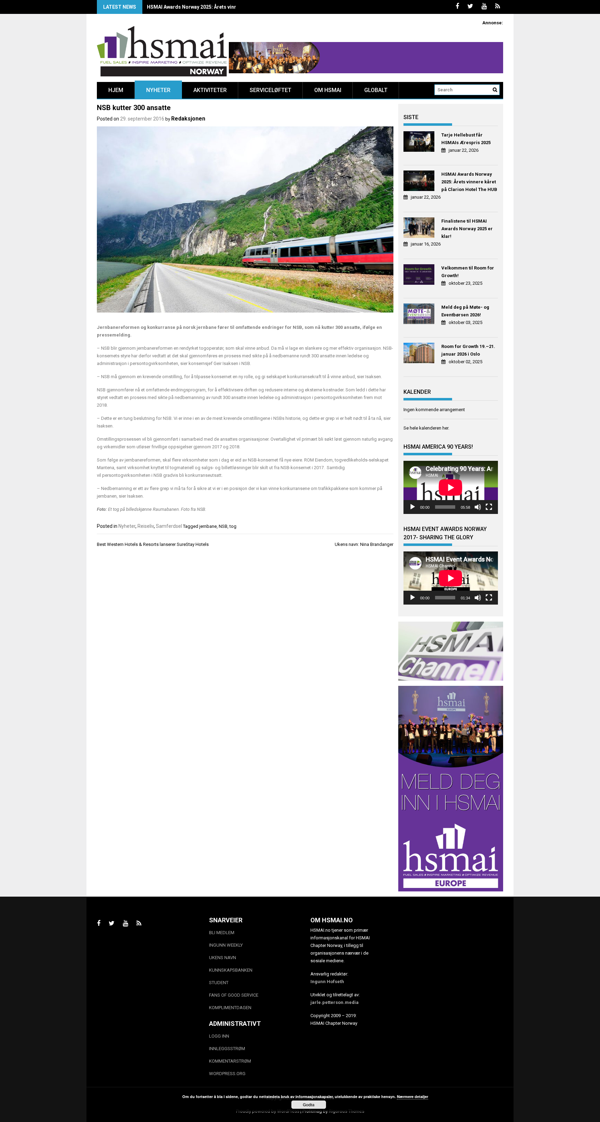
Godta (309, 1105)
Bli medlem (221, 932)
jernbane (208, 526)
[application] (450, 487)
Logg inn (219, 1036)
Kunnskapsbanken (230, 970)
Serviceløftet (270, 90)
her (445, 428)
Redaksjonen (188, 118)
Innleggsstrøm (227, 1048)
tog (233, 526)
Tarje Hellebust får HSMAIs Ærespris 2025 (466, 138)
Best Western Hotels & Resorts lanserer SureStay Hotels (153, 544)
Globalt (376, 90)
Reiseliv (146, 526)
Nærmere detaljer (412, 1096)
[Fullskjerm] (488, 507)
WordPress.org (227, 1073)
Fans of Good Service (233, 995)
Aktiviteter (210, 90)
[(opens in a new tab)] (419, 142)
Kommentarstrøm (230, 1061)
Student (218, 982)
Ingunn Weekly (226, 945)
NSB (223, 526)
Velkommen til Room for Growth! (467, 271)
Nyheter (158, 90)
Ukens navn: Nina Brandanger (364, 544)
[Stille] (477, 507)
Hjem (115, 90)
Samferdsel (169, 526)
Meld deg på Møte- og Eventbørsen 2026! (465, 311)
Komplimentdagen (230, 1007)
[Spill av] (412, 507)
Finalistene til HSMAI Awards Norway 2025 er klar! (204, 7)
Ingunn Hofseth (327, 981)
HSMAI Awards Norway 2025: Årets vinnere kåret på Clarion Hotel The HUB (469, 182)
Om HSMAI (327, 90)
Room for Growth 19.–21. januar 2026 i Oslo (468, 350)
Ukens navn (222, 957)
